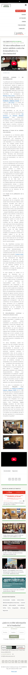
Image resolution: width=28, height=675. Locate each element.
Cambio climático (20, 600)
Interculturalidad (7, 471)
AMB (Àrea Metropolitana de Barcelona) (11, 602)
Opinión (24, 21)
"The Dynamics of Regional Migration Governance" (13, 115)
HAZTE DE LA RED (20, 10)
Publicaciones (22, 25)
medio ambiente (21, 605)
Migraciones (15, 471)
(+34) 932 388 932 (6, 654)
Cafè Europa (22, 608)
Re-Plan (4, 608)
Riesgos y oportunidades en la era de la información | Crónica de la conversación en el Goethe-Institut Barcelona (13, 572)
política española (12, 605)
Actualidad (22, 18)
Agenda (24, 14)
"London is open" (19, 254)
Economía (23, 602)
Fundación (21, 28)
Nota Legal (14, 671)
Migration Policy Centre (9, 95)
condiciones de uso (20, 639)
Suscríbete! (14, 636)
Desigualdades (15, 608)
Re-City (9, 608)
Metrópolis (5, 605)
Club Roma (11, 102)
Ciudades (13, 600)
